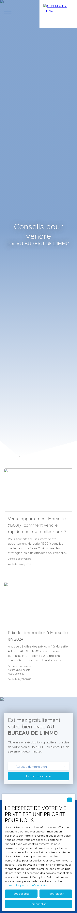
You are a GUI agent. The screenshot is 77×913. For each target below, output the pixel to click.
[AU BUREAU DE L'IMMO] (58, 14)
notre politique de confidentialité (26, 885)
